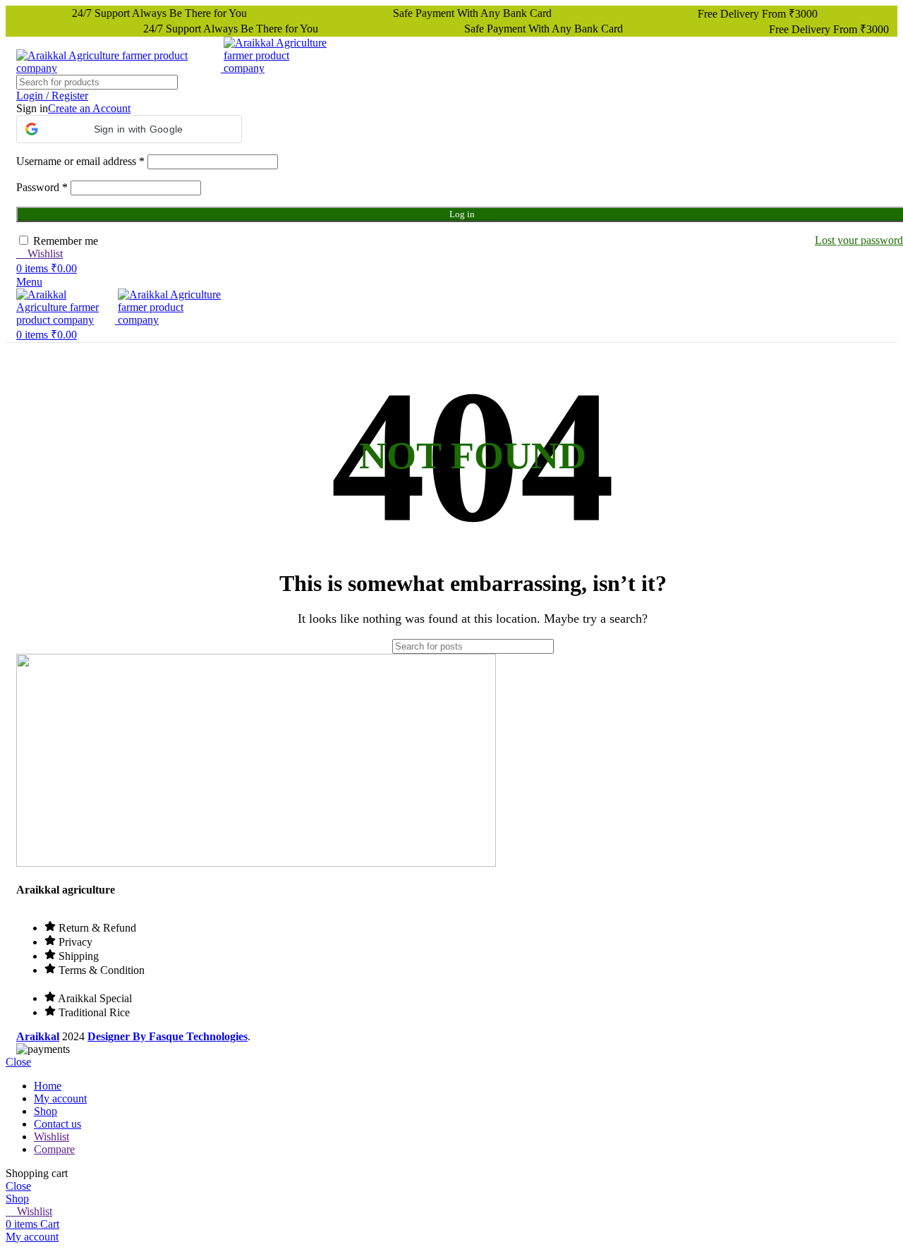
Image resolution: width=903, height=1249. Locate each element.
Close (18, 1062)
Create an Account (89, 108)
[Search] (597, 646)
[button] (129, 129)
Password (42, 187)
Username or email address (80, 161)
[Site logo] (120, 68)
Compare (54, 1149)
